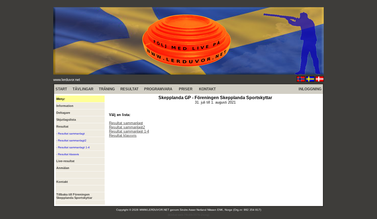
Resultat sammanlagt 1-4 (129, 131)
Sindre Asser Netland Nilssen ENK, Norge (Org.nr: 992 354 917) (220, 209)
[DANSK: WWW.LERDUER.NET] (319, 80)
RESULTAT (129, 89)
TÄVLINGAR (83, 89)
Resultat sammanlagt (126, 123)
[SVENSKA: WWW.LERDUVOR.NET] (310, 80)
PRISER (185, 89)
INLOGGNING (310, 89)
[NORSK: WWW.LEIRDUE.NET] (301, 80)
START (61, 89)
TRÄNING (107, 89)
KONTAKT (207, 89)
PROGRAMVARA (158, 89)
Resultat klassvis (123, 135)
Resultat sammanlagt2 (127, 127)
